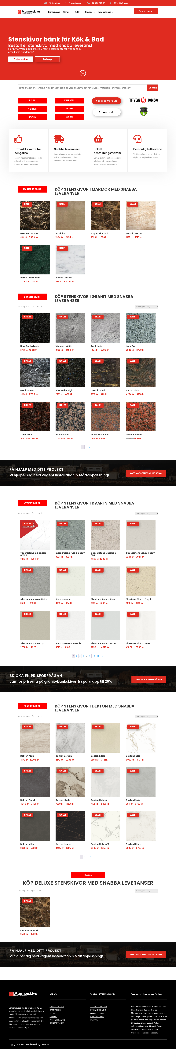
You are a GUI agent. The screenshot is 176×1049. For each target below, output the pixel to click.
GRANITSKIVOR (97, 1013)
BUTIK (52, 1013)
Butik (77, 12)
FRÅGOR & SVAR (57, 1006)
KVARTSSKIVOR (97, 1016)
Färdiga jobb (54, 3)
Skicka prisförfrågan (148, 679)
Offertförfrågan (120, 3)
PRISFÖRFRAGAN (57, 1019)
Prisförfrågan (146, 11)
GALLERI (53, 1016)
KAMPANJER (55, 1010)
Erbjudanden (21, 59)
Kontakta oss (104, 12)
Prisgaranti (106, 112)
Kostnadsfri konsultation (146, 473)
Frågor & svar (75, 3)
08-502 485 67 (98, 3)
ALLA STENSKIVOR (98, 1006)
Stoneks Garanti (106, 100)
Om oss (88, 12)
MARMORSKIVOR (98, 1010)
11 (98, 656)
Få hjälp (47, 59)
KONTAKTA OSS (57, 1023)
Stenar (66, 12)
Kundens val (54, 12)
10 (94, 656)
